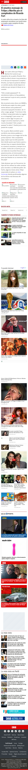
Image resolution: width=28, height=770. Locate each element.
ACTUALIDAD (4, 5)
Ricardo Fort (4, 210)
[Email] (25, 67)
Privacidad (4, 754)
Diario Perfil (7, 735)
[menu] (2, 2)
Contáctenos (23, 751)
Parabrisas (17, 737)
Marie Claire (21, 735)
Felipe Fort (12, 210)
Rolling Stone (20, 745)
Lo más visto (6, 633)
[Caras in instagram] (5, 731)
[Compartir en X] (15, 67)
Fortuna (4, 737)
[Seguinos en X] (12, 731)
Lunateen (23, 737)
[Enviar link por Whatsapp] (18, 67)
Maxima (20, 748)
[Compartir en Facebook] (12, 67)
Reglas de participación (20, 754)
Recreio (15, 748)
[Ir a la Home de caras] (6, 2)
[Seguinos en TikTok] (16, 731)
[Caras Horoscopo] (14, 720)
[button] (14, 36)
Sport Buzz (8, 748)
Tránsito (14, 756)
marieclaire (14, 541)
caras (14, 563)
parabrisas (14, 587)
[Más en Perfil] (9, 514)
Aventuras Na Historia (10, 745)
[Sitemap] (23, 731)
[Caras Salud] (14, 713)
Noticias (14, 735)
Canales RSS (5, 751)
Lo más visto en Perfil (10, 671)
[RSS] (19, 731)
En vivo (24, 2)
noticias (14, 518)
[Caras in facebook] (9, 731)
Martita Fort (20, 210)
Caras (15, 743)
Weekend (9, 737)
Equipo (10, 754)
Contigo (20, 743)
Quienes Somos (14, 751)
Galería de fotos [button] (8, 25)
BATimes (14, 739)
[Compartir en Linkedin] (22, 67)
